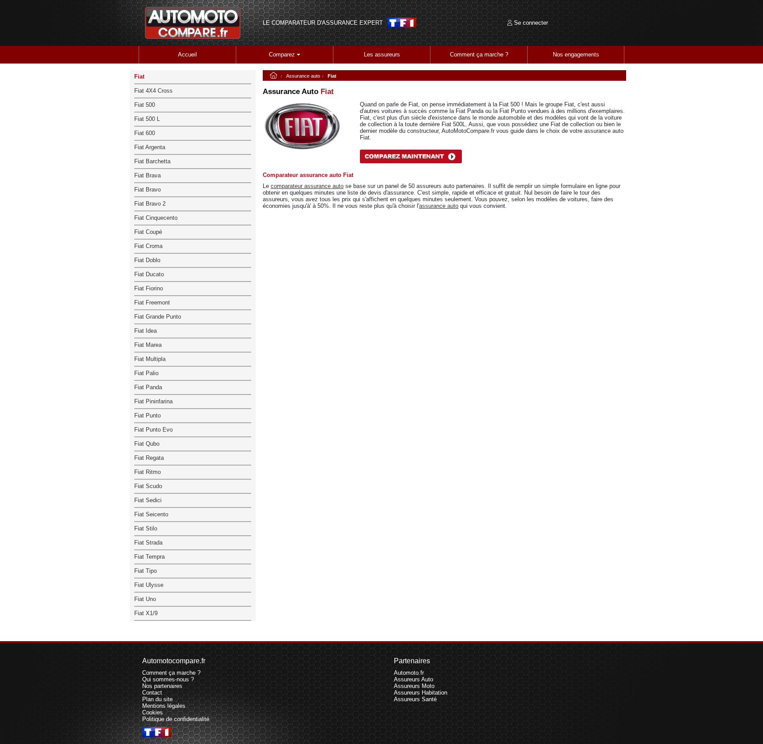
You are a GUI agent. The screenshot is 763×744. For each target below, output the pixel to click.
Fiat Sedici (148, 500)
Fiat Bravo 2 (150, 203)
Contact (152, 692)
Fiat (139, 76)
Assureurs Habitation (420, 692)
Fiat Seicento (151, 514)
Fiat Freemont (152, 302)
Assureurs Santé (415, 699)
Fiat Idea (145, 330)
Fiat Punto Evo (153, 429)
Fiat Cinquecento (156, 217)
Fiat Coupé (148, 232)
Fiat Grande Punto (157, 316)
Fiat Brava (147, 175)
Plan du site (157, 699)
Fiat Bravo (147, 189)
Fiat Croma (148, 246)
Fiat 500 (144, 104)
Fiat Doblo (147, 260)
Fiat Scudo (148, 486)
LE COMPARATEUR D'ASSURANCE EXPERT (323, 23)
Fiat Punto (147, 415)
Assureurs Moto (414, 686)
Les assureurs (382, 54)
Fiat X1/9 (146, 613)
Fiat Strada (148, 542)
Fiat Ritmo (147, 472)
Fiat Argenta (149, 147)
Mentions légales (163, 706)
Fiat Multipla (150, 359)
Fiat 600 (144, 133)
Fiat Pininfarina (153, 401)
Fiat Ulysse (148, 585)
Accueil (187, 54)
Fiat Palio (146, 373)
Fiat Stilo (145, 528)
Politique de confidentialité (175, 719)
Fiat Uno (145, 599)
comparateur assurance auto (307, 186)
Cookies (152, 712)
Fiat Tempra (149, 556)
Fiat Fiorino (148, 288)
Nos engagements (576, 54)
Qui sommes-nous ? (168, 679)
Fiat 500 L (147, 119)
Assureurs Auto (413, 679)
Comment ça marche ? (479, 54)
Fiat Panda (148, 387)
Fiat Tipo (145, 570)
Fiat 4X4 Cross (153, 90)
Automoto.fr (409, 672)
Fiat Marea (148, 345)
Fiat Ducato (149, 274)
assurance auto (438, 206)
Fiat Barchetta (152, 161)
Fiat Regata (149, 458)
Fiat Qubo (146, 443)
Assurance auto (303, 76)
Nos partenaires (162, 686)
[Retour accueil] (193, 23)
